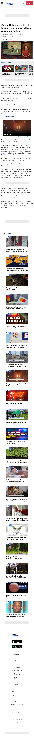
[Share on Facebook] (6, 39)
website (3, 153)
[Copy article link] (11, 39)
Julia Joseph (4, 34)
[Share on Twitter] (8, 39)
